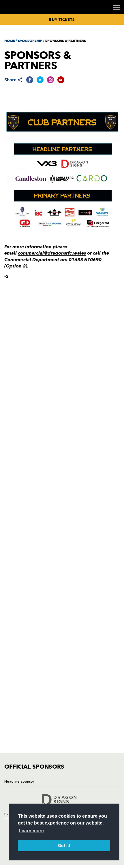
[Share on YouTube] (60, 79)
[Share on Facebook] (29, 79)
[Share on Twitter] (40, 79)
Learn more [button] (31, 830)
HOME (9, 40)
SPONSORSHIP (30, 40)
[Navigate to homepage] (11, 14)
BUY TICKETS (62, 19)
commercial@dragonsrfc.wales (52, 253)
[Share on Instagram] (50, 79)
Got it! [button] (64, 845)
